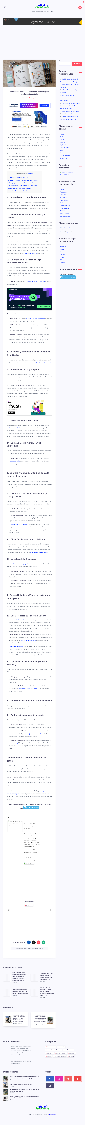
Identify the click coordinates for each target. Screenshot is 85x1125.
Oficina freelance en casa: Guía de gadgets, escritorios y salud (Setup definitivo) (24, 1097)
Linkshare (63, 194)
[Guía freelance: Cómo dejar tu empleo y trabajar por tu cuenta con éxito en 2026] (5, 1091)
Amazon (62, 211)
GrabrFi (62, 262)
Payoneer (63, 246)
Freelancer (63, 192)
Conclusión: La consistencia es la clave (19, 191)
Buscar (60, 60)
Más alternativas (65, 155)
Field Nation (64, 200)
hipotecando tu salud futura (39, 552)
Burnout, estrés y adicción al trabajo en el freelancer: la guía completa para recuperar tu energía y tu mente (24, 1077)
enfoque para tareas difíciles (35, 281)
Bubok (62, 189)
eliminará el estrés (31, 253)
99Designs (63, 197)
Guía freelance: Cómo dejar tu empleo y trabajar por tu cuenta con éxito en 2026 (46, 976)
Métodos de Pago (61, 1053)
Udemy (62, 139)
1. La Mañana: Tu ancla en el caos (18, 177)
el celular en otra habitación (35, 318)
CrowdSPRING (65, 205)
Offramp (62, 260)
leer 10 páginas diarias (28, 640)
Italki (61, 153)
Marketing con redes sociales (71, 103)
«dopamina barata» (33, 276)
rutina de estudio (14, 461)
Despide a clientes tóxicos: (19, 524)
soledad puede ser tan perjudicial (19, 564)
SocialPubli (63, 158)
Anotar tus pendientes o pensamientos (19, 428)
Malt (61, 150)
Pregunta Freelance (60, 1056)
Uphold (62, 254)
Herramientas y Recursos (54, 1050)
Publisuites (63, 137)
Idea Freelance (68, 1050)
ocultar (30, 173)
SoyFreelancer (64, 145)
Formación (62, 1046)
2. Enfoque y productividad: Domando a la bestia (23, 180)
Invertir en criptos (67, 114)
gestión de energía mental (42, 363)
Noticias (49, 1056)
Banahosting (52, 1114)
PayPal (62, 257)
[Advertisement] (42, 41)
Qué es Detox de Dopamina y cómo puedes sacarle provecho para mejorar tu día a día (47, 991)
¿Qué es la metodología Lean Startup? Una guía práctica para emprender (20, 991)
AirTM (62, 249)
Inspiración (29, 905)
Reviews (71, 1056)
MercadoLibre (64, 147)
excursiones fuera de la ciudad (28, 688)
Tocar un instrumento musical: (20, 620)
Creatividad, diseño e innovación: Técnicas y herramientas (67, 97)
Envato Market (64, 213)
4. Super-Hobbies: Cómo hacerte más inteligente (22, 185)
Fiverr (62, 134)
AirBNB (62, 142)
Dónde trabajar (51, 1046)
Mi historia (72, 1053)
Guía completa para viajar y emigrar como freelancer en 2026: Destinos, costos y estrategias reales (19, 976)
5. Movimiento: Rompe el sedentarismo (19, 188)
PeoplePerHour (65, 208)
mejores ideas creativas (35, 734)
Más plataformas (65, 216)
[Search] (80, 7)
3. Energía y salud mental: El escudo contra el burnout (24, 183)
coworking (14, 743)
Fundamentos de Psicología (70, 111)
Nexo (61, 252)
